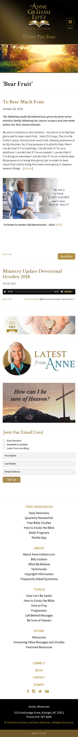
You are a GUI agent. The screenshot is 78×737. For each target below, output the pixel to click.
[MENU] (70, 22)
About (39, 548)
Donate (39, 685)
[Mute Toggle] (62, 291)
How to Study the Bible (39, 528)
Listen (28, 168)
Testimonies (39, 569)
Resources (39, 637)
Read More (66, 256)
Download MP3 (31, 299)
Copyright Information (39, 574)
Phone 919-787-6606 (39, 717)
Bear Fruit (7, 254)
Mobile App (39, 538)
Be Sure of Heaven (39, 620)
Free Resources (39, 507)
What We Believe (39, 564)
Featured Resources (39, 647)
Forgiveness (39, 610)
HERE (58, 224)
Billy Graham (39, 559)
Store (39, 631)
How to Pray (39, 606)
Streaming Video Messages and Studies (39, 642)
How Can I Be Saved (39, 596)
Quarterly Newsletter (39, 518)
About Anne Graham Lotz (39, 554)
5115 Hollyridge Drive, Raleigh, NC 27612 (39, 712)
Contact (39, 677)
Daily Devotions (39, 513)
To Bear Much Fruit (23, 102)
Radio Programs (39, 533)
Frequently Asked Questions (39, 579)
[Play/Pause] (5, 291)
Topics (39, 590)
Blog (39, 670)
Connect (39, 663)
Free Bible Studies (39, 523)
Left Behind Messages (39, 615)
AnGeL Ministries (39, 706)
